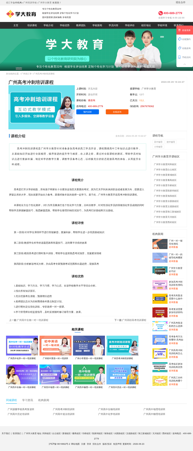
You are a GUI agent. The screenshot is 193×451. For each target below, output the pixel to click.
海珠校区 (108, 433)
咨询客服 (173, 246)
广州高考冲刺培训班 (64, 409)
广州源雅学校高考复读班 (21, 409)
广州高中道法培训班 (64, 414)
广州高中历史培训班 (18, 414)
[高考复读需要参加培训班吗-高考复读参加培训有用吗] (160, 312)
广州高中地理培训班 (154, 409)
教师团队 (81, 25)
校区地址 (146, 25)
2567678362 (147, 106)
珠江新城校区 (144, 433)
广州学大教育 (45, 2)
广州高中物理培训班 (154, 414)
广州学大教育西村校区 (165, 222)
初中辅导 (171, 141)
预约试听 (87, 111)
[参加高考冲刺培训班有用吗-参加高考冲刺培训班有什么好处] (160, 284)
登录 (89, 443)
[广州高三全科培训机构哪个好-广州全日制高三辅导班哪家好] (160, 380)
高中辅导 (158, 141)
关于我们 (6, 433)
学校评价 (130, 25)
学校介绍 (48, 25)
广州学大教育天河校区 (165, 216)
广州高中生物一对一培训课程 (32, 320)
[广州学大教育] (21, 13)
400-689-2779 (172, 13)
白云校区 (56, 433)
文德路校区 (131, 433)
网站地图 (75, 443)
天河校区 (156, 433)
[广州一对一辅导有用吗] (160, 243)
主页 (15, 25)
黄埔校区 (66, 433)
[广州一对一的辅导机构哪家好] (160, 257)
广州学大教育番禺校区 (165, 180)
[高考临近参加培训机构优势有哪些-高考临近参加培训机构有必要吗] (160, 366)
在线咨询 (117, 111)
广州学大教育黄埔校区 (165, 174)
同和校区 (46, 433)
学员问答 (113, 25)
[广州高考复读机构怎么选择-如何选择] (160, 325)
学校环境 (162, 25)
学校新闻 (97, 25)
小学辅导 (158, 146)
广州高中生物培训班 (109, 409)
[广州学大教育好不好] (160, 270)
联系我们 (179, 25)
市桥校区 (86, 433)
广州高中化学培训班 (109, 414)
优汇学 (9, 2)
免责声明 (117, 443)
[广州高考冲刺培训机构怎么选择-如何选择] (160, 353)
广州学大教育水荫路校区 (166, 201)
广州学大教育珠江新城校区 (167, 211)
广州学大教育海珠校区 (165, 195)
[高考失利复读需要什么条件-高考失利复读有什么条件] (160, 298)
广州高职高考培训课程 (134, 320)
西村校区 (166, 433)
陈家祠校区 (97, 433)
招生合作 (180, 2)
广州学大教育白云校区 (165, 169)
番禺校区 (76, 433)
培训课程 (32, 25)
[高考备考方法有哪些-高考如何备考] (160, 339)
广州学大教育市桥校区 (165, 185)
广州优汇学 (26, 74)
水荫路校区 (119, 433)
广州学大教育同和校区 (165, 164)
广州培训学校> (30, 2)
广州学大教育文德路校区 (166, 206)
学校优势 (65, 25)
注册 (83, 443)
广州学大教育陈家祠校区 (166, 190)
